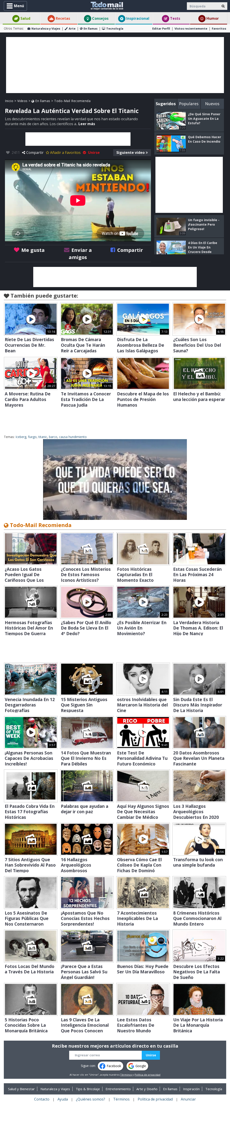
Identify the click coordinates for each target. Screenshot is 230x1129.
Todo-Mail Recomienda (72, 101)
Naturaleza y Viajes (45, 28)
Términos (126, 1074)
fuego (32, 437)
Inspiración (191, 1089)
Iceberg (20, 437)
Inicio (9, 101)
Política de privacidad (147, 1074)
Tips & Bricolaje (88, 1089)
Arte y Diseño (146, 1089)
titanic (42, 437)
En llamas (90, 28)
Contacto (41, 1099)
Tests (174, 18)
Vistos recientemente (191, 28)
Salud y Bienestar (21, 1089)
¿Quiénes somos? (90, 1099)
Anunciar (188, 1099)
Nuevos (212, 103)
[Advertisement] (115, 65)
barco (53, 437)
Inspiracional (137, 18)
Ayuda (63, 1099)
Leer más (86, 123)
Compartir (35, 152)
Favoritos (219, 28)
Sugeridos (166, 103)
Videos (22, 101)
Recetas (62, 18)
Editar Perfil (161, 28)
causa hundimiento (73, 437)
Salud (25, 18)
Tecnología (114, 28)
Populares (189, 103)
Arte (72, 28)
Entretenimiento (118, 1089)
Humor (212, 18)
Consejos (99, 18)
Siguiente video (130, 152)
